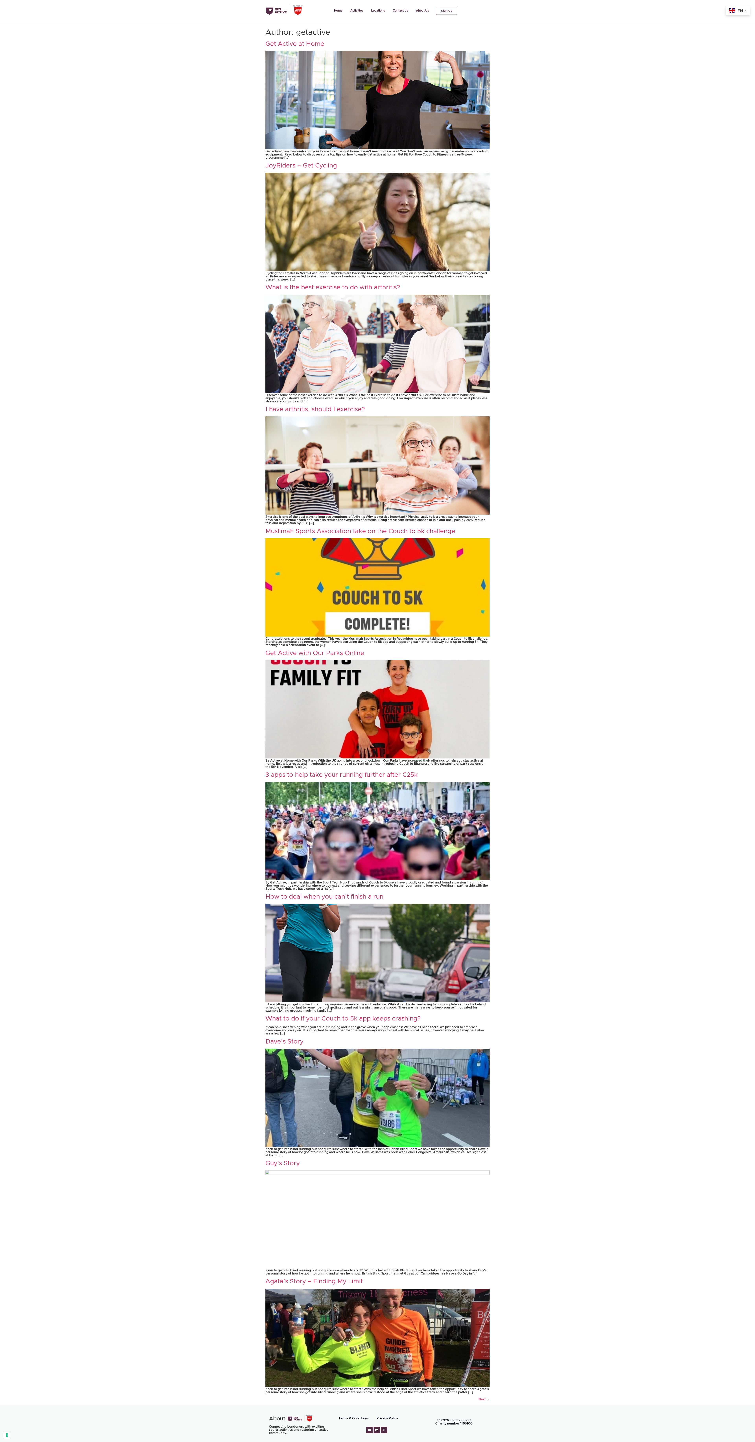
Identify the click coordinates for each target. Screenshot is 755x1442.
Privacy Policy (387, 1418)
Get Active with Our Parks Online (314, 653)
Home (338, 10)
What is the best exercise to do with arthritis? (332, 287)
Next (484, 1399)
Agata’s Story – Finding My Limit (314, 1281)
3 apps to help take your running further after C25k (341, 775)
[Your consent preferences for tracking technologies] (7, 1435)
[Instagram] (384, 1430)
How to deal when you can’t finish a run (324, 897)
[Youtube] (369, 1430)
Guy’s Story (282, 1163)
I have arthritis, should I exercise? (315, 409)
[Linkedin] (377, 1430)
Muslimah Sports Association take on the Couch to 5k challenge (360, 531)
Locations (378, 10)
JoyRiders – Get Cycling (301, 166)
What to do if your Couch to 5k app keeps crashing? (343, 1019)
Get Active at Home (294, 44)
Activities (356, 10)
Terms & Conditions (354, 1418)
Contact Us (400, 10)
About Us (422, 10)
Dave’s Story (284, 1042)
